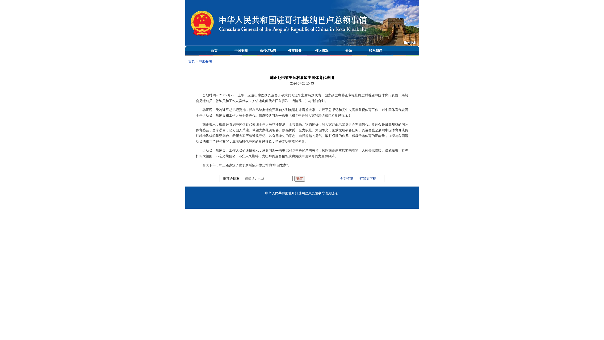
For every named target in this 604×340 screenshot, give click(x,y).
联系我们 (375, 50)
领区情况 (321, 50)
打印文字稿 (368, 178)
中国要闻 (241, 50)
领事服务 (295, 50)
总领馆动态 (268, 50)
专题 (348, 50)
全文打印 (346, 178)
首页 (214, 50)
